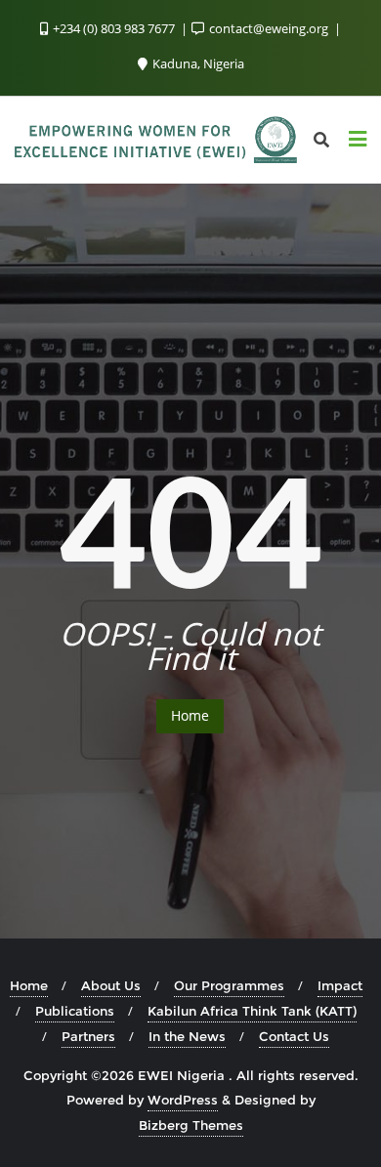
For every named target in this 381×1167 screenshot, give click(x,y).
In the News (187, 1036)
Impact (340, 985)
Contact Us (294, 1036)
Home (190, 715)
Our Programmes (229, 985)
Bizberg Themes (191, 1125)
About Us (111, 985)
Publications (74, 1011)
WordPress (183, 1099)
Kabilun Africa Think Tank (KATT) (252, 1011)
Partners (88, 1036)
